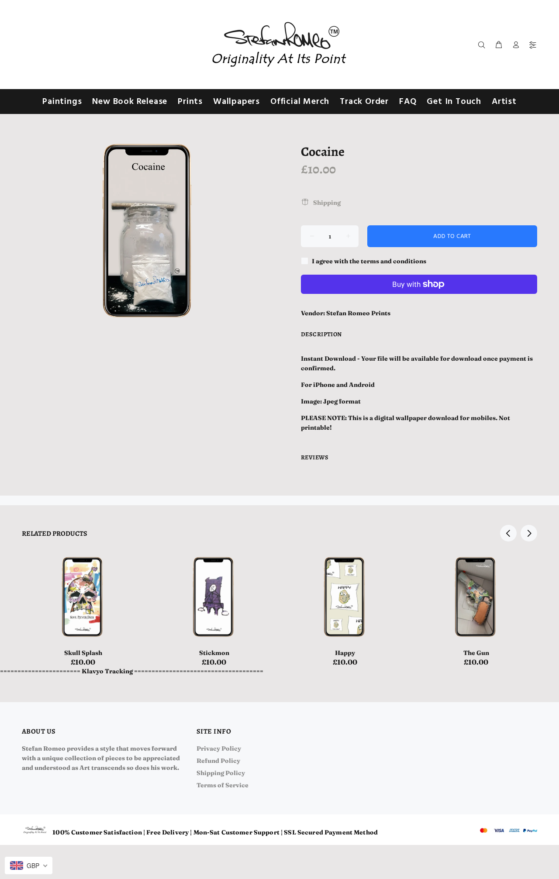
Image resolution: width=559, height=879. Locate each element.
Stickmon (214, 653)
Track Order (364, 102)
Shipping (327, 203)
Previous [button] (508, 533)
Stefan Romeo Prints (358, 313)
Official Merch (299, 102)
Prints (190, 102)
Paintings (62, 102)
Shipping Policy (221, 773)
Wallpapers (236, 102)
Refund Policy (218, 761)
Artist (504, 102)
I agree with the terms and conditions (369, 261)
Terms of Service (222, 785)
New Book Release (129, 102)
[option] (82, 598)
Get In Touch (454, 102)
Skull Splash (83, 653)
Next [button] (529, 533)
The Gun (476, 653)
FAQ (407, 102)
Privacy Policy (219, 748)
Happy (345, 653)
